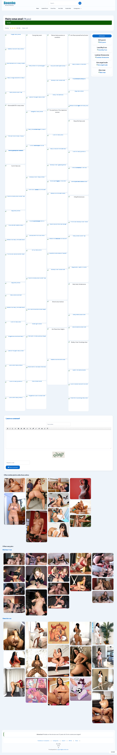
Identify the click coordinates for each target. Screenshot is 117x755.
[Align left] (18, 429)
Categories (55, 740)
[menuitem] (37, 8)
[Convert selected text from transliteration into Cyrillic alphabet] (44, 429)
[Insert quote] (42, 429)
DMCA (70, 740)
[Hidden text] (39, 429)
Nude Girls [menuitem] (68, 8)
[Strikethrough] (15, 429)
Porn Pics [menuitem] (53, 8)
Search (63, 740)
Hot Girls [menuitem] (60, 8)
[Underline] (12, 429)
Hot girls (9, 22)
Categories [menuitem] (77, 8)
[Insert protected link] (33, 429)
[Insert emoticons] (27, 429)
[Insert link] (30, 429)
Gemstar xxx (7, 618)
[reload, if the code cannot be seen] (58, 456)
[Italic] (10, 429)
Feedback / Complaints (43, 740)
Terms (76, 740)
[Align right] (24, 429)
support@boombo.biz (62, 749)
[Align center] (21, 429)
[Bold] (7, 429)
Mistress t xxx (7, 550)
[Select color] (36, 429)
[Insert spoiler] (47, 429)
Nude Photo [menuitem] (45, 8)
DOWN (114, 752)
